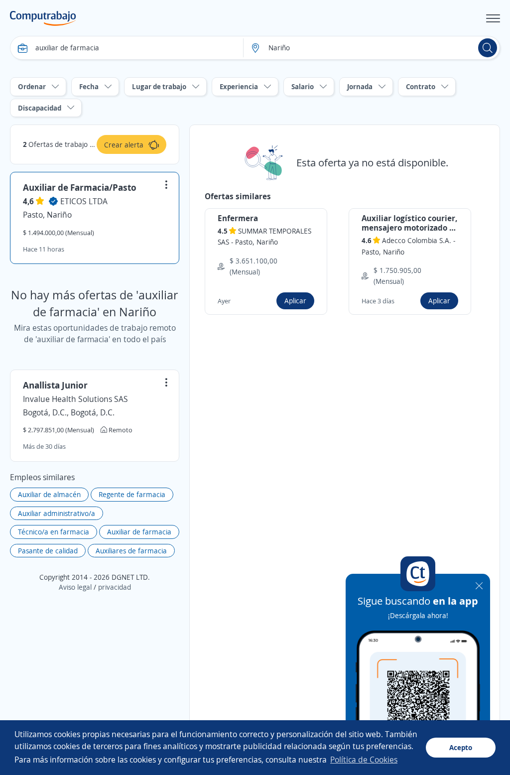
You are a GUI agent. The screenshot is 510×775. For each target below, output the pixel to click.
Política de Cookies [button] (363, 759)
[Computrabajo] (43, 18)
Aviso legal (75, 587)
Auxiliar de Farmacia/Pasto (79, 187)
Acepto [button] (460, 747)
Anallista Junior (55, 385)
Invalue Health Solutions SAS (75, 398)
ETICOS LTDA (84, 201)
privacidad (114, 587)
